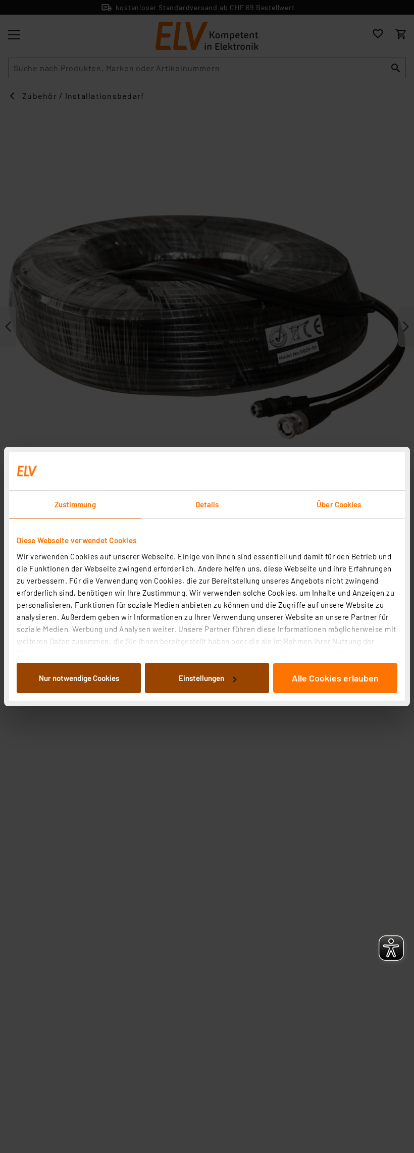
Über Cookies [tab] (339, 504)
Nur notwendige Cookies (79, 678)
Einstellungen (201, 678)
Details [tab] (207, 504)
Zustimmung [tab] (75, 504)
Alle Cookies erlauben (335, 678)
